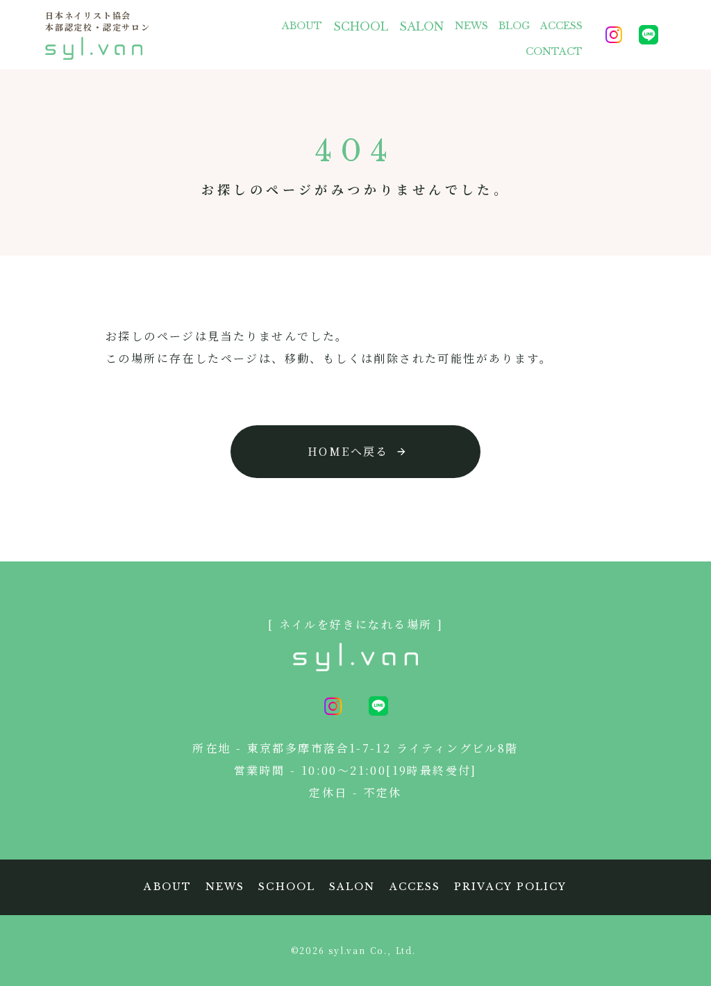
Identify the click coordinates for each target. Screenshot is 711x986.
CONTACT (554, 51)
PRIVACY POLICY (510, 886)
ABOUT (302, 25)
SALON (421, 26)
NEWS (471, 25)
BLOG (514, 25)
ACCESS (561, 25)
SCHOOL (360, 26)
